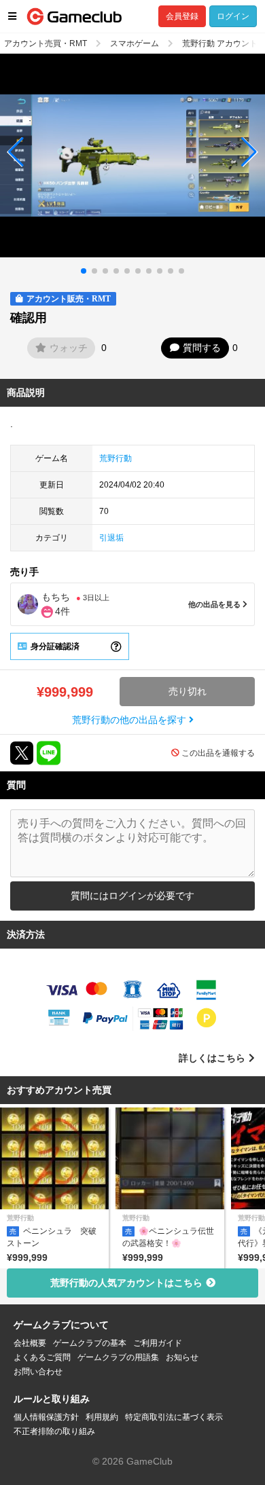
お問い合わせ (38, 1371)
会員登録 (182, 16)
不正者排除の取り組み (54, 1431)
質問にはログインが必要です (132, 895)
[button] (16, 152)
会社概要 (30, 1343)
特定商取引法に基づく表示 (174, 1417)
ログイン (233, 16)
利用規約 (102, 1417)
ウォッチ (69, 347)
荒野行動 (115, 458)
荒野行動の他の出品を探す (130, 719)
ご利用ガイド (157, 1343)
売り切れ (188, 691)
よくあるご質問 (42, 1357)
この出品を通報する (218, 753)
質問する (202, 347)
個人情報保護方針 (46, 1417)
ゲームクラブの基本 (89, 1343)
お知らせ (182, 1357)
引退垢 (111, 538)
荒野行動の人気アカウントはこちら (126, 1282)
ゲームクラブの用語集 (118, 1357)
